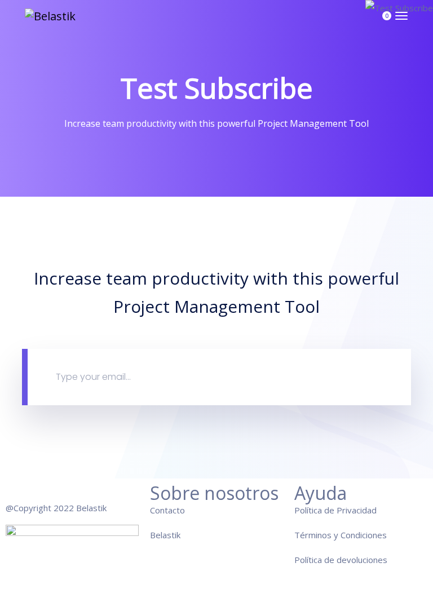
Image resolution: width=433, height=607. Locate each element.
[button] (376, 21)
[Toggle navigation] (401, 21)
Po (299, 559)
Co (155, 510)
